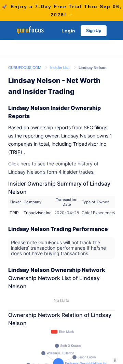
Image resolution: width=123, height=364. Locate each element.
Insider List (60, 67)
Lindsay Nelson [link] (93, 67)
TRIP (14, 212)
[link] (25, 67)
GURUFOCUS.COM (25, 67)
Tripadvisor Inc (38, 212)
